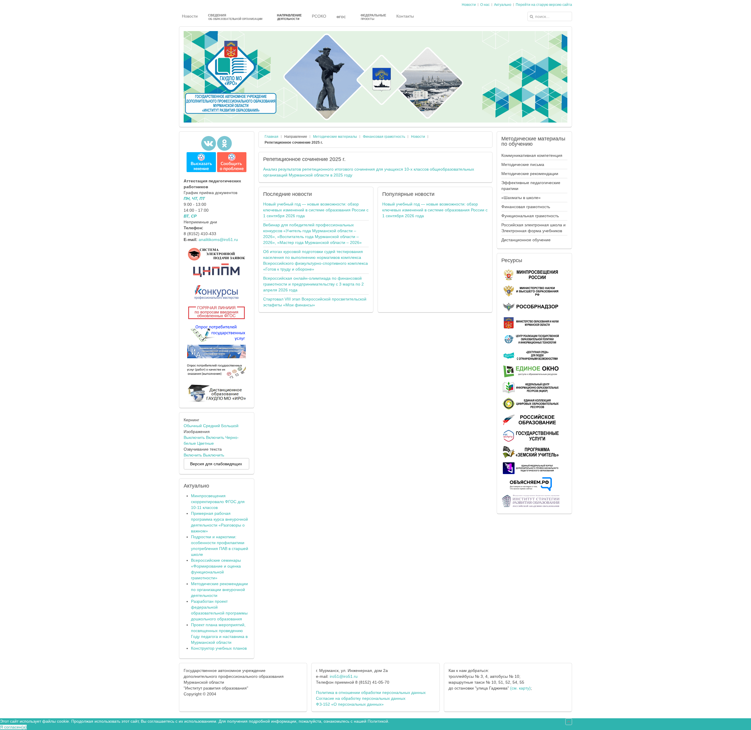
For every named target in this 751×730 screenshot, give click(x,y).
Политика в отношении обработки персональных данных (371, 692)
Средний (211, 425)
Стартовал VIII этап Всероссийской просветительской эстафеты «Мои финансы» (314, 302)
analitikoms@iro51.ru (218, 239)
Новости (418, 137)
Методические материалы (335, 137)
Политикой (378, 721)
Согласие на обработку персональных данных (360, 698)
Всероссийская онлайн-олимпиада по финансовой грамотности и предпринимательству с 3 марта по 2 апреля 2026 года (313, 284)
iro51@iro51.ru (344, 676)
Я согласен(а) (13, 727)
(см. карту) (520, 688)
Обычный (193, 425)
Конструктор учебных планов (219, 648)
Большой (230, 425)
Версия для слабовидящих (216, 463)
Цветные (205, 443)
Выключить (194, 437)
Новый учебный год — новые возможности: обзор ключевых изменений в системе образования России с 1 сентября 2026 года (315, 210)
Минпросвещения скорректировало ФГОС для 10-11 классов (218, 501)
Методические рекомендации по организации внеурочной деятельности (219, 589)
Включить (215, 437)
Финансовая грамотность (384, 137)
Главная (271, 137)
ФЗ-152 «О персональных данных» (350, 704)
